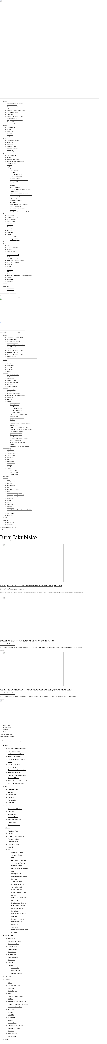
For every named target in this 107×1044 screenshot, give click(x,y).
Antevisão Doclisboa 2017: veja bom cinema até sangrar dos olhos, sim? (36, 689)
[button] (0, 295)
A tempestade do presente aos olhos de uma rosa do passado (31, 585)
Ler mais (2, 594)
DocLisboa (4, 645)
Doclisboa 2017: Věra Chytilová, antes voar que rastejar (27, 640)
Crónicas (3, 589)
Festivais (11, 645)
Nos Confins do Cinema (15, 589)
